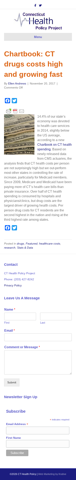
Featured (31, 243)
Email (9, 330)
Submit (11, 382)
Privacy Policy (13, 285)
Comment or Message (22, 347)
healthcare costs (49, 243)
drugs (20, 243)
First (7, 322)
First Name (13, 437)
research (9, 247)
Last (42, 322)
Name (9, 309)
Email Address (17, 424)
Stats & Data (25, 247)
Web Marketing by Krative (52, 474)
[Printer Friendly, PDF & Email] (15, 110)
